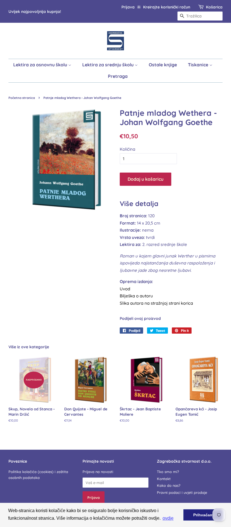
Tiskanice (198, 64)
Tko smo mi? (168, 471)
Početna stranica (21, 98)
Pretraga (118, 76)
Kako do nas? (168, 485)
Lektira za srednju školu (108, 64)
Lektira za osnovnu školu (40, 64)
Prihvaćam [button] (203, 515)
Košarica (214, 6)
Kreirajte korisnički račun (166, 6)
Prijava (128, 6)
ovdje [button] (168, 518)
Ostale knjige (163, 64)
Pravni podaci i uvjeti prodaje (182, 492)
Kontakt (164, 478)
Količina (127, 149)
